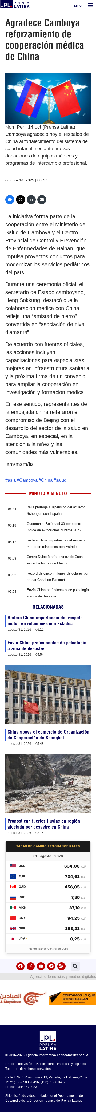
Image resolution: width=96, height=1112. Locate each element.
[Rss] (61, 966)
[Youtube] (41, 966)
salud (61, 480)
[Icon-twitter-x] (31, 966)
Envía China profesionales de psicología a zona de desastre (46, 646)
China (47, 480)
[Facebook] (9, 199)
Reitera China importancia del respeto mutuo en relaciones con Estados (45, 621)
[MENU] (90, 5)
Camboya (28, 480)
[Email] (41, 199)
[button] (75, 966)
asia (12, 480)
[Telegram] (51, 966)
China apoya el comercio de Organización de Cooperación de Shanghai (48, 735)
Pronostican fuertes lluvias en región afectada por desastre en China (43, 824)
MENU (79, 6)
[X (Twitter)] (20, 199)
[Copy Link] (31, 199)
